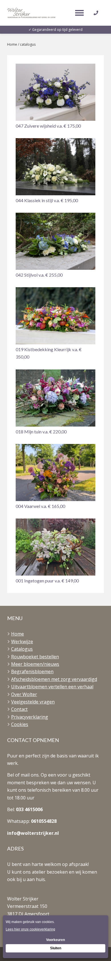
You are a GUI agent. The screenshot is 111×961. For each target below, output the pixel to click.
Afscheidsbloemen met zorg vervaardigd (54, 679)
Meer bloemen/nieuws (35, 664)
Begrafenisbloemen (32, 671)
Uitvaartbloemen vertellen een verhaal (52, 686)
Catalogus (22, 649)
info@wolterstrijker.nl (33, 833)
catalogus (28, 44)
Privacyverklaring (29, 717)
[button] (55, 97)
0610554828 (44, 821)
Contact (19, 709)
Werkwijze (22, 641)
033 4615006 (29, 809)
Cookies (19, 724)
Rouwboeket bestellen (35, 657)
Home (12, 44)
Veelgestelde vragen (33, 702)
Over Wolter (24, 694)
